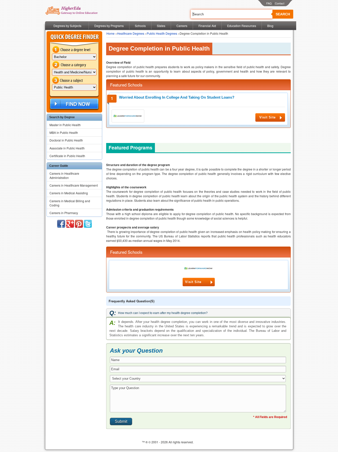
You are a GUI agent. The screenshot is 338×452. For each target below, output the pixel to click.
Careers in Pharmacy (63, 213)
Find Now (73, 104)
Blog (270, 26)
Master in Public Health (65, 125)
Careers (181, 26)
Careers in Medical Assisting (68, 193)
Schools (140, 26)
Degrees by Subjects (67, 26)
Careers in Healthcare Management (73, 185)
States (161, 26)
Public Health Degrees (162, 33)
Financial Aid (207, 26)
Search (283, 14)
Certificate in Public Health (67, 156)
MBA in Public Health (63, 132)
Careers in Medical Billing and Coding (69, 203)
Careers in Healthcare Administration (64, 175)
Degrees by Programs (109, 26)
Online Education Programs (71, 10)
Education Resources (241, 26)
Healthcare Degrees (130, 33)
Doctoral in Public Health (66, 140)
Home (110, 33)
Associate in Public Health (67, 148)
